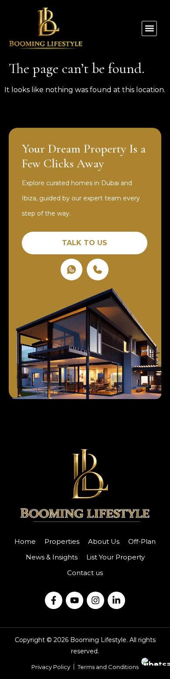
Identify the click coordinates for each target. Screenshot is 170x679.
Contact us (85, 573)
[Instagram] (95, 600)
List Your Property (115, 557)
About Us (103, 541)
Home (25, 541)
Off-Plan (142, 541)
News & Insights (52, 557)
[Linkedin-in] (116, 600)
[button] (149, 28)
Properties (61, 541)
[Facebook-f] (53, 600)
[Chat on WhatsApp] (152, 661)
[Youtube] (74, 600)
